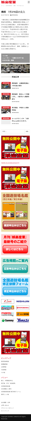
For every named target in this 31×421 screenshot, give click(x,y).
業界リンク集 (5, 394)
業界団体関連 (15, 15)
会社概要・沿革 (5, 402)
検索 (27, 131)
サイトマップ (5, 411)
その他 (3, 372)
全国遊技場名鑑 (5, 386)
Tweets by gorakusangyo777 (10, 163)
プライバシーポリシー (7, 408)
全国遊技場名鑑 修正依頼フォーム (11, 391)
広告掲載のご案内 (6, 389)
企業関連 (3, 367)
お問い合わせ (5, 405)
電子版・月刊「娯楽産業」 (9, 383)
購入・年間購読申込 (7, 380)
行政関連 (3, 369)
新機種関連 (4, 364)
